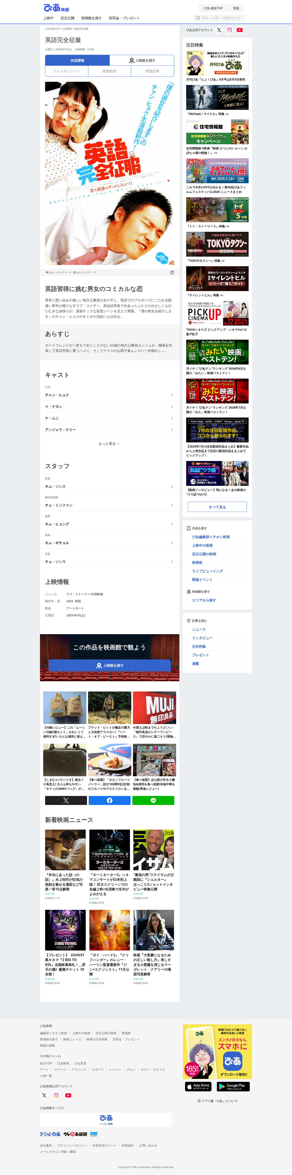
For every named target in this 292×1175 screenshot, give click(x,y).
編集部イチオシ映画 (53, 1033)
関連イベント (202, 579)
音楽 (236, 8)
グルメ (131, 1069)
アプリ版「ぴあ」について (220, 1101)
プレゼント (200, 655)
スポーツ (98, 1069)
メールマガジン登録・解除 (58, 1152)
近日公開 (67, 18)
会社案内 (46, 1145)
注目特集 (199, 646)
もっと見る (107, 443)
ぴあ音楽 (80, 1063)
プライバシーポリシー (72, 1145)
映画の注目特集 (97, 1039)
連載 (195, 663)
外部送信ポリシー (105, 1145)
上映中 (48, 18)
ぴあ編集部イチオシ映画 (211, 536)
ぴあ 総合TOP (213, 8)
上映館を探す (145, 60)
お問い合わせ (148, 1145)
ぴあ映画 (67, 28)
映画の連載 (47, 1045)
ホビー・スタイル (153, 1069)
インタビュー (202, 637)
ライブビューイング (207, 571)
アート (44, 1069)
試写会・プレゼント (124, 18)
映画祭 (197, 562)
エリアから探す (204, 600)
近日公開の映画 (204, 554)
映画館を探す (91, 18)
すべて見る (217, 507)
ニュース (199, 629)
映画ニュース (72, 1039)
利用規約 (128, 1145)
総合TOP (46, 1063)
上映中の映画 (202, 545)
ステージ (60, 1069)
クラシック (79, 1069)
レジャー (115, 1069)
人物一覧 (46, 1076)
